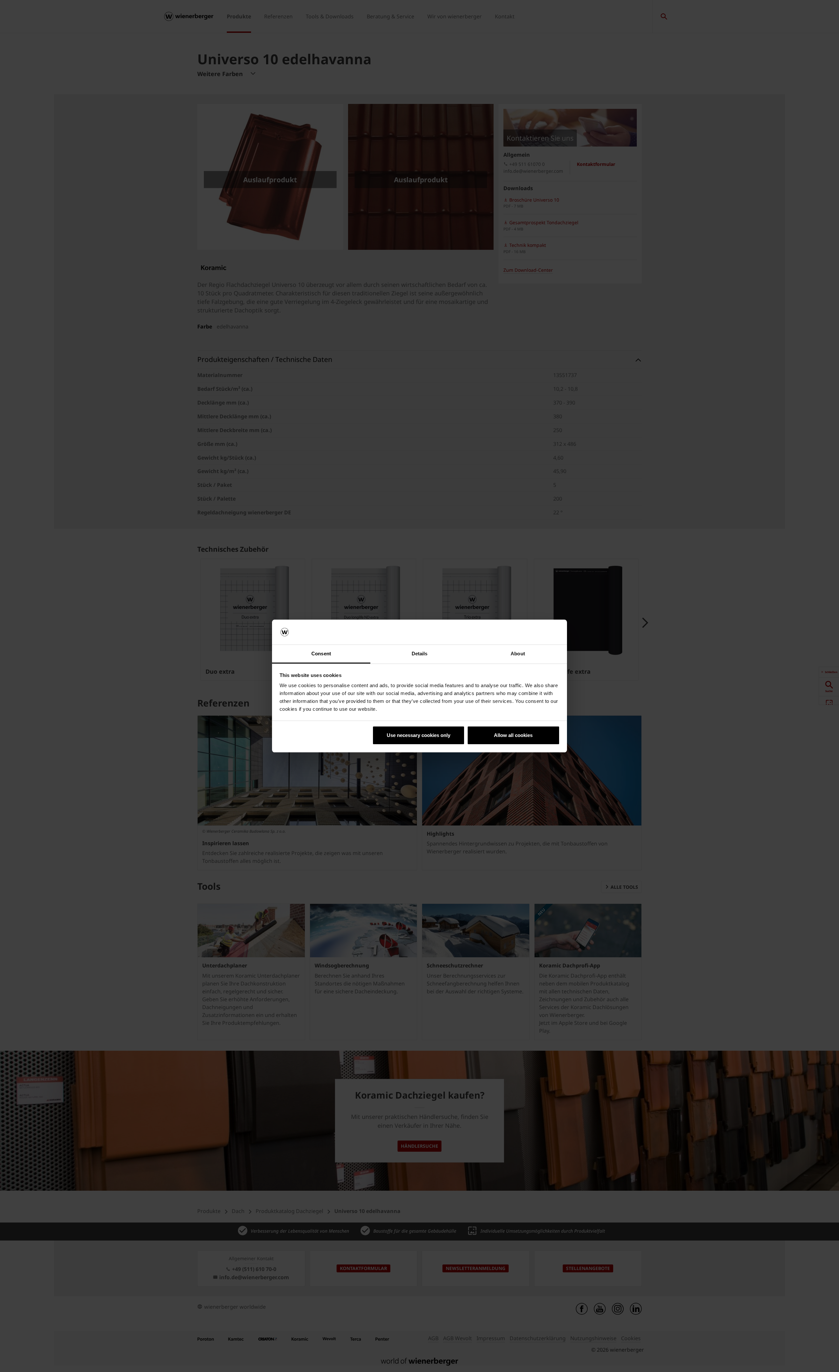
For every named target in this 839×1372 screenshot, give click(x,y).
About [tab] (518, 653)
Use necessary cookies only (418, 735)
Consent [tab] (321, 653)
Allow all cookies (513, 735)
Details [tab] (420, 653)
